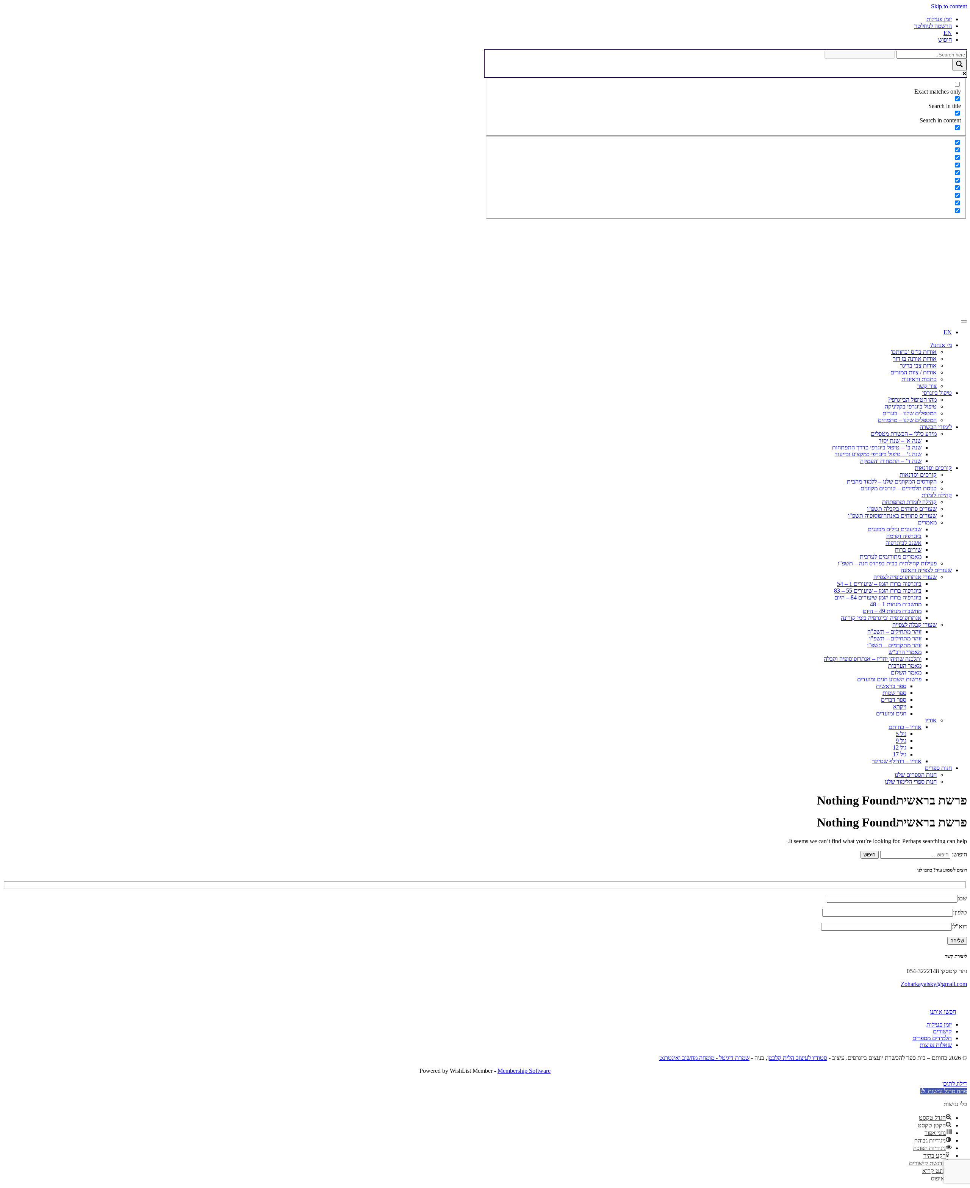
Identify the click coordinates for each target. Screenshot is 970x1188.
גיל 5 (901, 734)
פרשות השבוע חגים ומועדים (889, 679)
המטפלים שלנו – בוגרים (909, 413)
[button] (943, 1091)
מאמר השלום (906, 672)
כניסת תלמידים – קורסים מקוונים (898, 488)
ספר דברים (893, 700)
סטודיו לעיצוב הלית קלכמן (797, 1058)
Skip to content (949, 6)
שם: (962, 898)
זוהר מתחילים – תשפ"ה (894, 631)
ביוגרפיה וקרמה (904, 536)
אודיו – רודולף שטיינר (897, 761)
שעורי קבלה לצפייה (914, 624)
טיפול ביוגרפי (937, 393)
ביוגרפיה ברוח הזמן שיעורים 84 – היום (878, 597)
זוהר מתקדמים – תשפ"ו (894, 645)
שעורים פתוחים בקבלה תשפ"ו (902, 509)
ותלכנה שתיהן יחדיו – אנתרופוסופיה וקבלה (873, 659)
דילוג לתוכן (954, 1083)
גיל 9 (901, 740)
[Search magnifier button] (959, 64)
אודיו (931, 720)
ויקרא (899, 706)
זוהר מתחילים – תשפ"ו (895, 638)
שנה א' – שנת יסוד (900, 440)
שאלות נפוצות (936, 1045)
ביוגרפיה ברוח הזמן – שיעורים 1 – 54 (879, 584)
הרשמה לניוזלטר (933, 26)
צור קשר (927, 386)
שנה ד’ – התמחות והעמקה (891, 461)
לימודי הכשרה (936, 427)
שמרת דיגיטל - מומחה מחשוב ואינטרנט (704, 1058)
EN (947, 33)
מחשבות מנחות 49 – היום (892, 611)
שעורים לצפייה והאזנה (926, 570)
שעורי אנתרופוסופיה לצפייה (905, 577)
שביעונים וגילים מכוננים (895, 529)
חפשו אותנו (943, 1011)
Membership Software (524, 1070)
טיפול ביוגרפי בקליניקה (911, 406)
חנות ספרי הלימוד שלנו (911, 781)
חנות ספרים (938, 768)
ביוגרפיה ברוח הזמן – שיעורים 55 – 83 (878, 590)
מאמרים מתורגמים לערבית (891, 556)
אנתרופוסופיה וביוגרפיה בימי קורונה (881, 618)
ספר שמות (894, 693)
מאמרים (927, 522)
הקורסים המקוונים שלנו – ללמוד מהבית (891, 481)
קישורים (942, 1031)
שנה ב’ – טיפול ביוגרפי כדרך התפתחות (877, 447)
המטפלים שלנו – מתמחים (907, 420)
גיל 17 (899, 754)
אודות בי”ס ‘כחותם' (914, 352)
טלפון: (960, 912)
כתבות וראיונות (919, 379)
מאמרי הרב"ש (905, 652)
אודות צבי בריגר (918, 365)
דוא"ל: (959, 926)
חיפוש (945, 39)
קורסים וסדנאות (933, 468)
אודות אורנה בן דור (915, 358)
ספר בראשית (891, 686)
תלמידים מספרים (932, 1038)
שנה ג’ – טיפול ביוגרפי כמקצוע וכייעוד (878, 454)
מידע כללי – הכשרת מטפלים (904, 433)
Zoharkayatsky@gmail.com (934, 984)
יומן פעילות (939, 19)
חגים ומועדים (891, 713)
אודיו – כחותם (905, 727)
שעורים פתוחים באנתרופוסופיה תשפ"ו (892, 515)
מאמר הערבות (905, 665)
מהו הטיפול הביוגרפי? (912, 399)
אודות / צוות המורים (913, 372)
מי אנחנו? (941, 345)
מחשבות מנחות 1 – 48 (896, 604)
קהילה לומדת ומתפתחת (909, 502)
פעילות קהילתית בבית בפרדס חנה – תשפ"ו (887, 563)
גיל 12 (899, 747)
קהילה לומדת (937, 495)
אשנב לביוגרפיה (904, 543)
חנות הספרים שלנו (916, 775)
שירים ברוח (908, 549)
